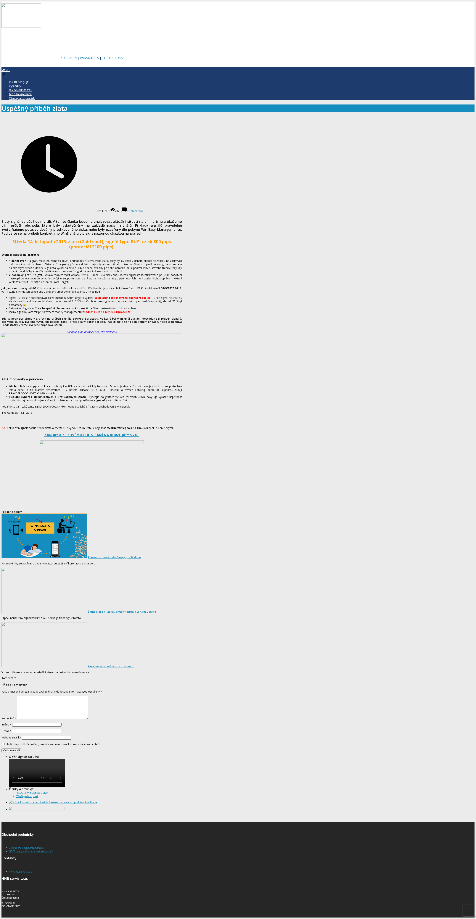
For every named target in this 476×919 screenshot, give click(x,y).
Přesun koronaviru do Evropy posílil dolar (114, 557)
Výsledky (15, 86)
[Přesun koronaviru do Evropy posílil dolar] (44, 557)
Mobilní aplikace (20, 94)
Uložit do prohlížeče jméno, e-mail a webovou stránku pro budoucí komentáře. (53, 744)
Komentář (8, 718)
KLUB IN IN (69, 58)
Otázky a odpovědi (22, 98)
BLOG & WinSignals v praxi (32, 792)
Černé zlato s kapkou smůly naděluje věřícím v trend (122, 612)
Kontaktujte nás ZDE (20, 871)
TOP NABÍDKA (112, 58)
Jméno (6, 724)
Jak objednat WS (20, 90)
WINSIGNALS (89, 58)
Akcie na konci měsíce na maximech (111, 666)
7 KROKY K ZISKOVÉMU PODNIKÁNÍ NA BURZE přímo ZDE (91, 435)
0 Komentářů (135, 211)
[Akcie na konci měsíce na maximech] (44, 666)
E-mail (6, 731)
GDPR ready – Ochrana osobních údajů (31, 851)
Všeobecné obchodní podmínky (26, 847)
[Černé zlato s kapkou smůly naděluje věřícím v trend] (44, 612)
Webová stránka (11, 737)
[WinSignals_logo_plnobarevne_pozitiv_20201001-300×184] (21, 26)
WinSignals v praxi (27, 796)
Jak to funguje (19, 82)
